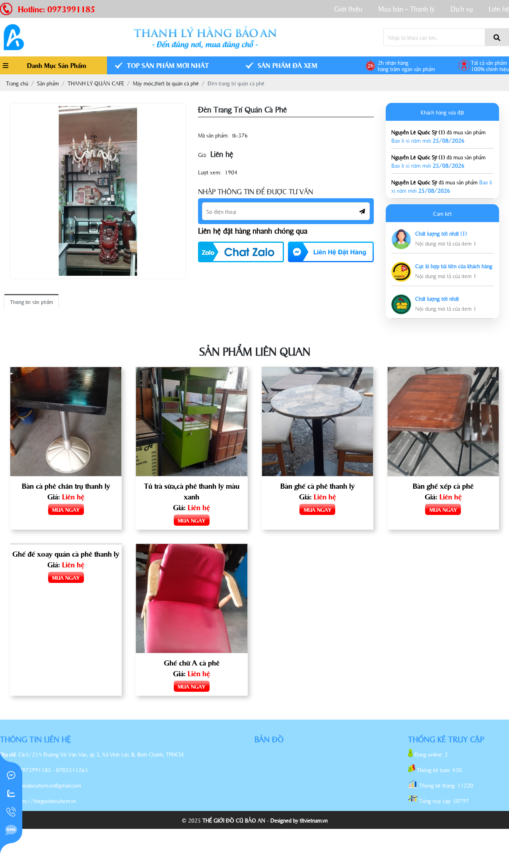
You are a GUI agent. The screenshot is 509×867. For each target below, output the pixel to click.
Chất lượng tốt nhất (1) (441, 233)
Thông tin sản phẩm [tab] (31, 301)
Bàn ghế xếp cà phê (443, 485)
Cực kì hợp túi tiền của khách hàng (453, 265)
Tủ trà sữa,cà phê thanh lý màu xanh (191, 491)
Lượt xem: (209, 172)
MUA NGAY (66, 509)
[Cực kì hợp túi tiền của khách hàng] (401, 266)
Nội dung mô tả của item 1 (445, 243)
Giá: (202, 154)
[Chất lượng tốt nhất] (401, 298)
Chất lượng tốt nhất (437, 298)
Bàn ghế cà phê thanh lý (317, 485)
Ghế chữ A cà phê (192, 662)
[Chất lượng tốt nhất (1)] (401, 233)
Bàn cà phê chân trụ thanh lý (66, 485)
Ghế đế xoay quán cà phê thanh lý (65, 553)
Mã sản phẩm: (213, 135)
